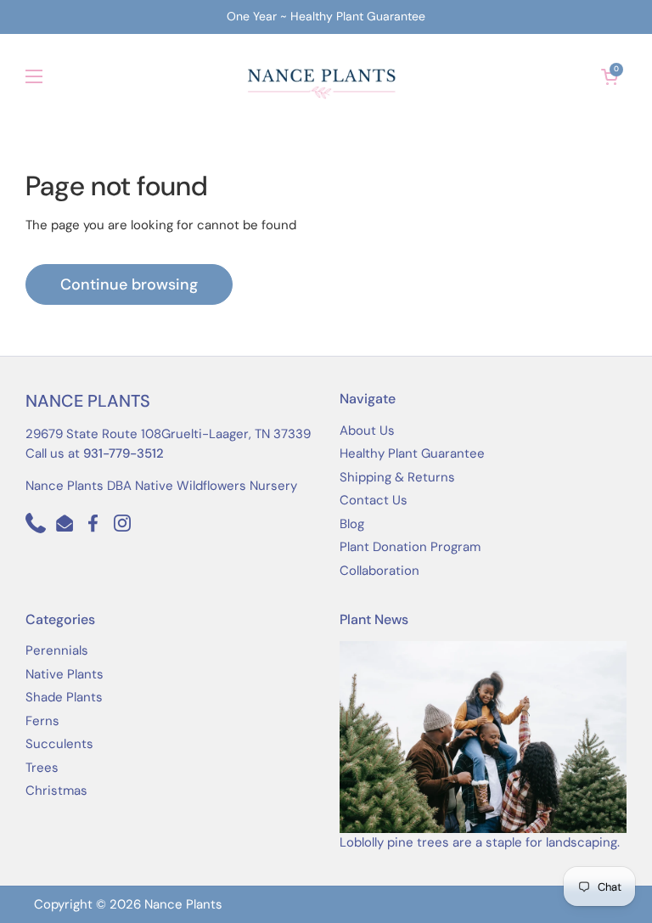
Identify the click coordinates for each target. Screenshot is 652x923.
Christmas (56, 790)
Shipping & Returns (397, 477)
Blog (352, 523)
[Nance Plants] (322, 76)
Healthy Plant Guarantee (412, 453)
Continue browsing (129, 284)
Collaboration (379, 570)
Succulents (59, 743)
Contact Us (374, 500)
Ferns (42, 720)
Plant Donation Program (410, 546)
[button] (610, 76)
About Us (367, 430)
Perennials (56, 650)
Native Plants (64, 674)
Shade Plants (64, 697)
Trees (42, 767)
